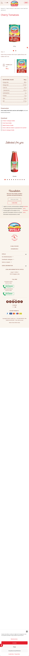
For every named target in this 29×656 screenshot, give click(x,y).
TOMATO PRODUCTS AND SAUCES (13, 8)
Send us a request (6, 262)
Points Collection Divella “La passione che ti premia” (15, 127)
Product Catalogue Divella (9, 120)
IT (5, 2)
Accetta (14, 643)
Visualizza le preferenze (14, 650)
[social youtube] (16, 301)
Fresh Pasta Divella (7, 123)
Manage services (14, 639)
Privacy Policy (17, 654)
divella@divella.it (14, 248)
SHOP (26, 2)
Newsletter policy (25, 207)
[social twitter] (21, 301)
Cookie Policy (11, 654)
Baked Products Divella (8, 125)
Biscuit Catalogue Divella (8, 130)
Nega (14, 647)
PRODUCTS (3, 8)
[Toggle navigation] (2, 3)
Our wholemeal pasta (7, 256)
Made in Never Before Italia (14, 322)
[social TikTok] (13, 301)
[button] (27, 631)
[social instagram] (10, 301)
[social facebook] (7, 302)
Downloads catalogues (7, 259)
